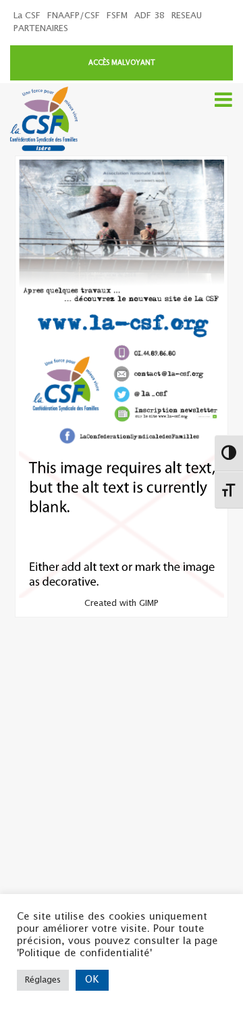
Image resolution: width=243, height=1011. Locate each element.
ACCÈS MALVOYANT (121, 63)
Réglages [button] (43, 980)
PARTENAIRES (41, 28)
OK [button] (92, 980)
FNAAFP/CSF (73, 15)
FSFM (117, 15)
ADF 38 (149, 15)
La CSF (27, 15)
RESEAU (186, 15)
